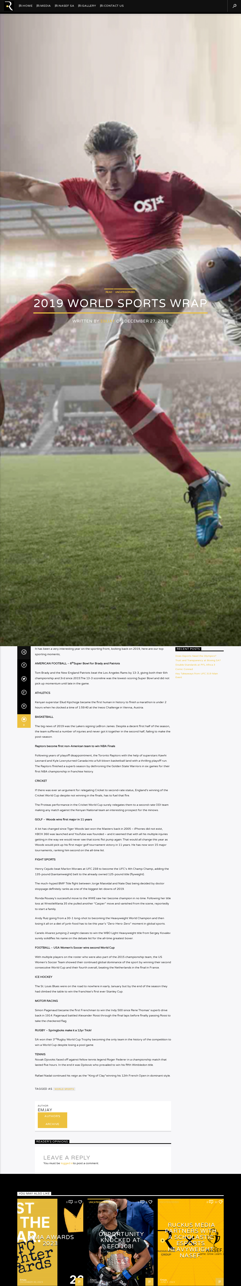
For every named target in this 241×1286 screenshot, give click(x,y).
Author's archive (52, 1189)
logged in (67, 1233)
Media (45, 6)
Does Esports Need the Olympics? (195, 725)
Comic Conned (184, 738)
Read (109, 324)
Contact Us (114, 6)
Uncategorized (125, 324)
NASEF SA (66, 6)
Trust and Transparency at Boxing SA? (198, 729)
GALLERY (89, 6)
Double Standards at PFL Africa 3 (195, 734)
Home (27, 6)
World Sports (64, 1158)
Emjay (108, 353)
